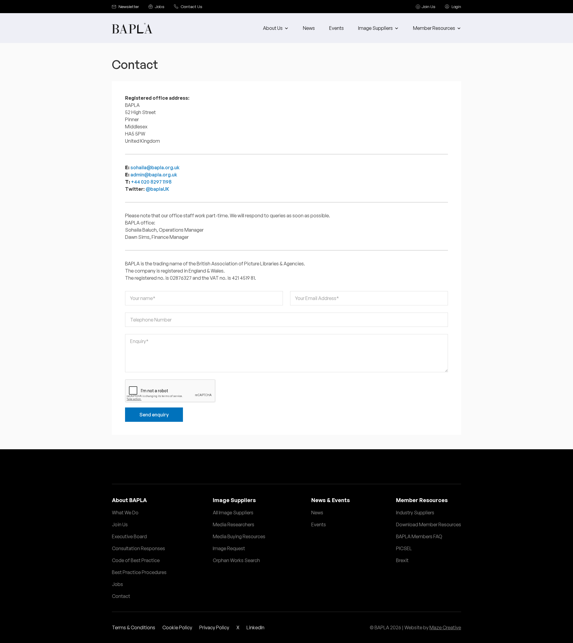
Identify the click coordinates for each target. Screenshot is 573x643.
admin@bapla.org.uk (153, 175)
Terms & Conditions (133, 627)
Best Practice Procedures (139, 572)
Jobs (117, 584)
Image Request (229, 548)
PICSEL (404, 548)
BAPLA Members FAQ (419, 536)
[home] (132, 28)
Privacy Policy (214, 627)
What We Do (125, 513)
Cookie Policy (177, 627)
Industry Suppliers (415, 513)
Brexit (402, 560)
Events (336, 28)
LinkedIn (255, 627)
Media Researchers (233, 524)
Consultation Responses (138, 548)
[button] (276, 28)
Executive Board (129, 536)
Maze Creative (445, 627)
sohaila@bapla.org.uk (155, 167)
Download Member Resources (428, 524)
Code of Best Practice (136, 560)
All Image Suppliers (233, 513)
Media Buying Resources (239, 536)
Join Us (120, 524)
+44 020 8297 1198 (151, 182)
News (309, 28)
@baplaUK (157, 189)
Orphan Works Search (236, 560)
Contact (121, 596)
